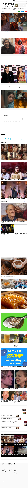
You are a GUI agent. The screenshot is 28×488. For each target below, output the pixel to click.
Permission (9, 465)
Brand (15, 465)
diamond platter (15, 118)
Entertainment (4, 471)
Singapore (15, 473)
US (2, 465)
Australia (15, 471)
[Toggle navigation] (1, 0)
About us (15, 464)
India (2, 464)
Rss (5, 483)
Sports (3, 470)
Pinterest (5, 481)
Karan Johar (14, 59)
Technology (3, 469)
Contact (15, 469)
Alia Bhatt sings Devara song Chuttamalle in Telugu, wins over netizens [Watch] (15, 139)
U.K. (14, 474)
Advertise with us (10, 464)
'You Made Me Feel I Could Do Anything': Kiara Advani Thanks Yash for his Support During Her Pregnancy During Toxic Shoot (20, 445)
